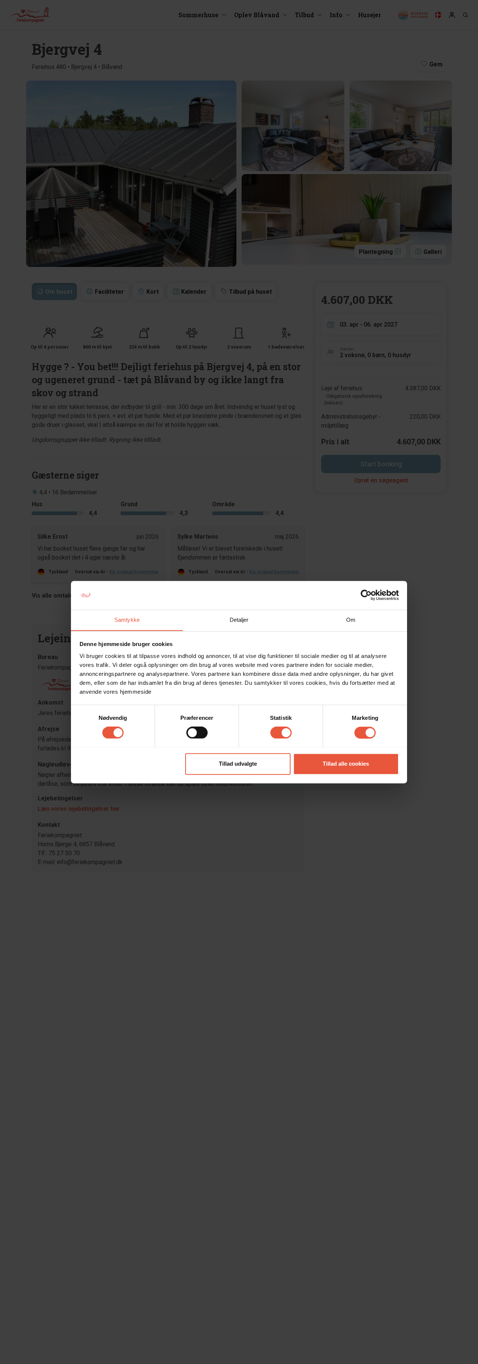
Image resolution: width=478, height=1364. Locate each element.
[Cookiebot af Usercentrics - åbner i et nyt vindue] (366, 595)
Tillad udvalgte (238, 763)
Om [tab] (351, 620)
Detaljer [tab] (239, 620)
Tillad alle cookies (346, 763)
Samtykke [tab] (127, 620)
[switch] (197, 732)
